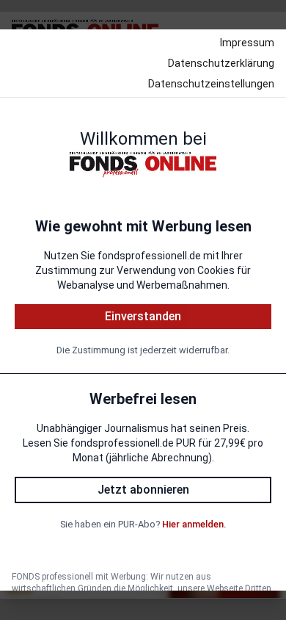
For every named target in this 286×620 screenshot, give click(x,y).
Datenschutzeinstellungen (211, 84)
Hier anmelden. (194, 524)
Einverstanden (143, 316)
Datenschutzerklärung (221, 63)
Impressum (247, 42)
